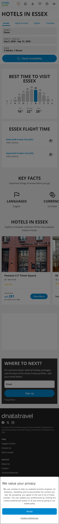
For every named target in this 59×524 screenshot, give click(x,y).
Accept (29, 511)
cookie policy (29, 503)
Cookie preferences (29, 518)
